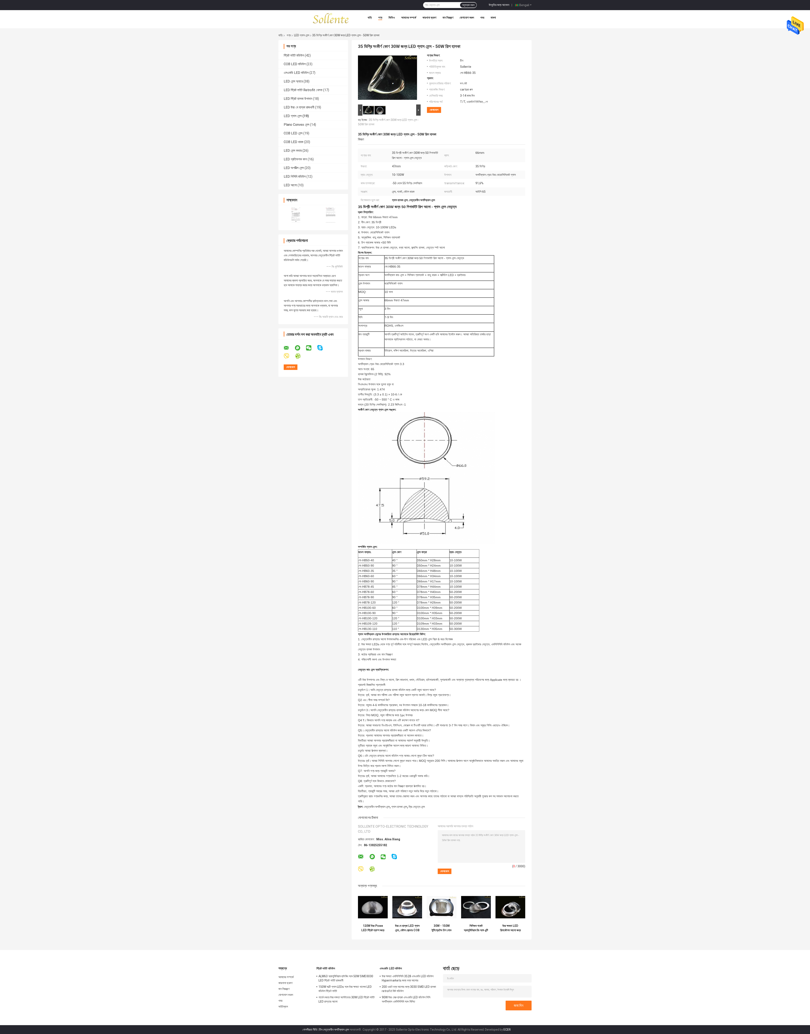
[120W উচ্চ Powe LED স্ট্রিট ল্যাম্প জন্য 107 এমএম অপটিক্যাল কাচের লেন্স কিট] (373, 907)
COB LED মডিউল (295, 64)
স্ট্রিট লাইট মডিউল (294, 55)
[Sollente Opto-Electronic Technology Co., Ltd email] (289, 348)
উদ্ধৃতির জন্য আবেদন (499, 5)
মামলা (493, 17)
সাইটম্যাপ (283, 1006)
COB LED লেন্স (293, 133)
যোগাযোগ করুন (467, 17)
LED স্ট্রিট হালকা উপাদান (298, 99)
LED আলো (290, 185)
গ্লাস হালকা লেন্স (399, 806)
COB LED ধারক (293, 142)
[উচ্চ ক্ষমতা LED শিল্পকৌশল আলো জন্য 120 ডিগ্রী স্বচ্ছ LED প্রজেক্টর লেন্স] (510, 907)
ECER (507, 1029)
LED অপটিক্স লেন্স (294, 168)
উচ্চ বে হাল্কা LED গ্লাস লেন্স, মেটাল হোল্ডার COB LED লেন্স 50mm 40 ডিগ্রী (407, 928)
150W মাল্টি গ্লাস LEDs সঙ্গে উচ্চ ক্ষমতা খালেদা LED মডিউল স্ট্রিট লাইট (345, 989)
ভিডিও (392, 17)
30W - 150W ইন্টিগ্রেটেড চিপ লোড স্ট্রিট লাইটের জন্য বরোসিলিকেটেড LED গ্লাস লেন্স (441, 928)
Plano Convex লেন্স (296, 125)
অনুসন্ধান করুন (468, 5)
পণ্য (380, 17)
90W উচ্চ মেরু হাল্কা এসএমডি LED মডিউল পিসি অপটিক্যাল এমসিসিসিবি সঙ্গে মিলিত (406, 999)
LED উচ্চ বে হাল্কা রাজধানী (299, 107)
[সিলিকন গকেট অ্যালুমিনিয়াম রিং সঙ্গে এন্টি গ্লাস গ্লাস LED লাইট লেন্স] (476, 907)
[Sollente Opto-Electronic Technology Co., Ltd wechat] (311, 348)
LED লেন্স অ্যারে (293, 81)
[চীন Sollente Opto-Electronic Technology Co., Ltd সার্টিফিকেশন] (295, 215)
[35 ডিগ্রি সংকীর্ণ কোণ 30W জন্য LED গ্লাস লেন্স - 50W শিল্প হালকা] (387, 78)
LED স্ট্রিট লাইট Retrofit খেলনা (303, 90)
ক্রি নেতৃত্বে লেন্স (417, 806)
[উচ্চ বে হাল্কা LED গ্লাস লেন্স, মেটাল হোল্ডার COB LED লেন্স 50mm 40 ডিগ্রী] (407, 907)
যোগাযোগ (434, 109)
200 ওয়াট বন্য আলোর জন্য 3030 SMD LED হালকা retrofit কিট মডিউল (409, 989)
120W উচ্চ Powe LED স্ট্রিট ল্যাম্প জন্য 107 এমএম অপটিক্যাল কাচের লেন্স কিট (372, 928)
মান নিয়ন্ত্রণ (448, 17)
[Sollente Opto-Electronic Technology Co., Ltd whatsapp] (300, 348)
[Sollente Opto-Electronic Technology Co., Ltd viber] (289, 356)
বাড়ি (370, 17)
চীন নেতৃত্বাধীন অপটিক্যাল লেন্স (334, 1029)
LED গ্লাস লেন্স (301, 35)
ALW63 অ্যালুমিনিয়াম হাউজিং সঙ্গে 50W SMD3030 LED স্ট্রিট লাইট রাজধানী (346, 978)
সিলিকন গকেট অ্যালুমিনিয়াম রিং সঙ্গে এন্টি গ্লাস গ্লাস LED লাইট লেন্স (476, 928)
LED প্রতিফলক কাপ (295, 159)
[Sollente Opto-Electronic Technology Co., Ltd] (331, 18)
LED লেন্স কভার (293, 151)
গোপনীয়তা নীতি (309, 1029)
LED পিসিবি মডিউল (295, 177)
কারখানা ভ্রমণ (429, 17)
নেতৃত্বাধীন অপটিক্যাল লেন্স (377, 806)
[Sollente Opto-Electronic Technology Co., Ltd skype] (322, 348)
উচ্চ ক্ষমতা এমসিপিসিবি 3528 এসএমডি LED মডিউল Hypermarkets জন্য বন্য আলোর (407, 978)
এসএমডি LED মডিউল (296, 73)
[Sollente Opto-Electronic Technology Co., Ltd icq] (300, 356)
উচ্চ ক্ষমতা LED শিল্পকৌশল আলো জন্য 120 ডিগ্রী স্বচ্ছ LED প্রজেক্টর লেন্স (510, 928)
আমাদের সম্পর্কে (408, 17)
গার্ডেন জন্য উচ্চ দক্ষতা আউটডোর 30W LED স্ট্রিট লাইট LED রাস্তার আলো (347, 999)
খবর (482, 17)
